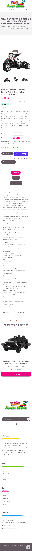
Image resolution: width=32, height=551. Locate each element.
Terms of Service (7, 474)
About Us (5, 498)
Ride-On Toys (11, 26)
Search (5, 471)
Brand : (10, 366)
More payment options (21, 158)
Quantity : (4, 134)
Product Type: (5, 141)
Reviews (16, 178)
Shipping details (16, 183)
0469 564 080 (7, 525)
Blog (4, 479)
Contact (5, 504)
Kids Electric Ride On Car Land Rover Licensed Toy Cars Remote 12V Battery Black (16, 363)
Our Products (6, 501)
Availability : (4, 147)
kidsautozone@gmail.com (10, 528)
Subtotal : (4, 138)
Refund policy (7, 477)
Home (3, 26)
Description (16, 173)
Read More (7, 455)
